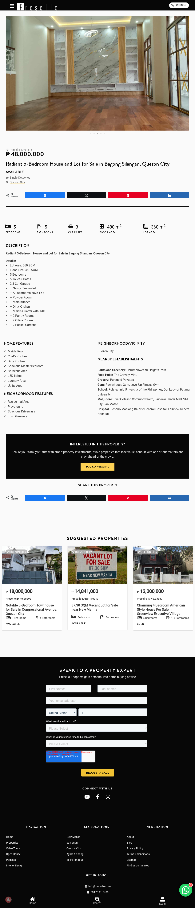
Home (9, 836)
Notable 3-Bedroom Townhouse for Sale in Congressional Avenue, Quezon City (31, 609)
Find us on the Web (138, 865)
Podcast (11, 859)
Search (97, 903)
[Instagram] (108, 796)
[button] (10, 73)
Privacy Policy (135, 848)
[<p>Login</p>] (162, 899)
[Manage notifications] (8, 900)
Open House (13, 854)
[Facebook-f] (97, 796)
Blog (129, 842)
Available (15, 172)
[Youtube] (87, 796)
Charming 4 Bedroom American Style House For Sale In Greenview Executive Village (161, 609)
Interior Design (14, 865)
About (130, 836)
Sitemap (132, 859)
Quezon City (17, 182)
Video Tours (13, 848)
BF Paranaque (74, 859)
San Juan (72, 842)
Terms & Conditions (138, 854)
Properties (12, 842)
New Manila (73, 836)
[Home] (32, 899)
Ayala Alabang (75, 854)
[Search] (97, 899)
